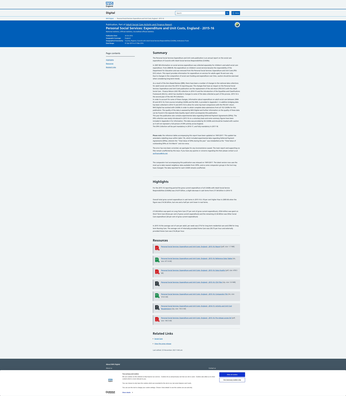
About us (109, 368)
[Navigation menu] (235, 13)
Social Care (158, 339)
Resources (109, 64)
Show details (126, 392)
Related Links (111, 67)
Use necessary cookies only (232, 380)
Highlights (110, 60)
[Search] (227, 13)
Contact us (212, 368)
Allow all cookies (232, 374)
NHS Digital (110, 18)
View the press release (162, 344)
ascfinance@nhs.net (160, 153)
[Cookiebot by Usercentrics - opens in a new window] (110, 392)
